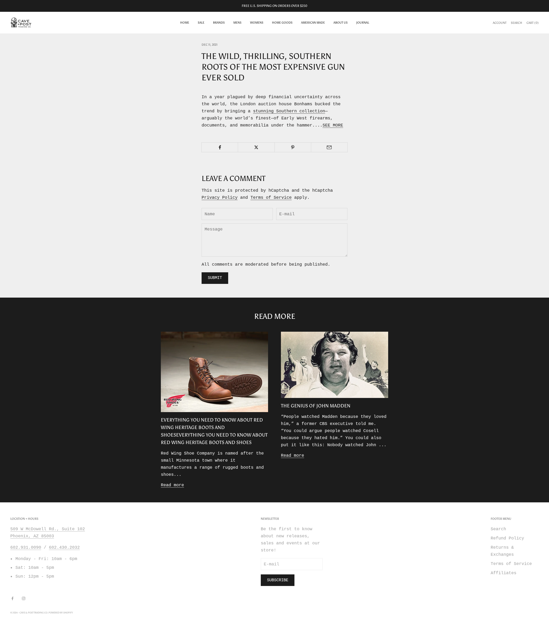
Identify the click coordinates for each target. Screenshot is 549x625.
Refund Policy (507, 538)
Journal (362, 22)
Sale (201, 22)
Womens (256, 22)
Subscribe (277, 580)
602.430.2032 (64, 547)
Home (184, 22)
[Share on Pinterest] (293, 147)
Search (498, 529)
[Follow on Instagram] (23, 598)
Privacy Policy (220, 197)
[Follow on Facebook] (12, 598)
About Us (340, 22)
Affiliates (503, 573)
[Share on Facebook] (220, 147)
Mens (237, 22)
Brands (219, 22)
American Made (313, 22)
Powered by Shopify (60, 612)
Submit (215, 278)
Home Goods (282, 22)
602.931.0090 (25, 547)
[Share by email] (329, 147)
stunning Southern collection (289, 111)
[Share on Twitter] (256, 147)
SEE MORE (333, 125)
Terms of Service (271, 197)
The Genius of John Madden (315, 406)
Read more (172, 485)
